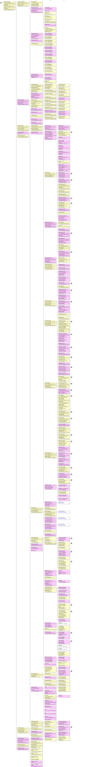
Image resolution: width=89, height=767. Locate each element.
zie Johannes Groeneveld (62, 518)
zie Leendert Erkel (61, 502)
